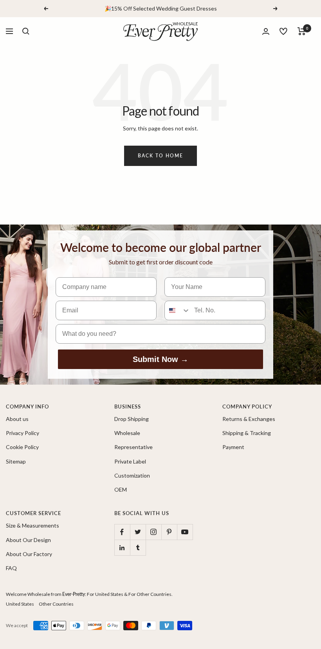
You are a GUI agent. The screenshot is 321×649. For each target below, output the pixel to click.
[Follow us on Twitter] (138, 532)
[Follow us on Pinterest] (169, 532)
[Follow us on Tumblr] (138, 547)
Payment (233, 447)
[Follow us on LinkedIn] (122, 547)
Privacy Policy (22, 433)
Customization (132, 475)
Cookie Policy (22, 447)
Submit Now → (160, 359)
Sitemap (16, 461)
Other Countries (56, 604)
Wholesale (127, 433)
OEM (120, 489)
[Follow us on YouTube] (185, 532)
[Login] (265, 31)
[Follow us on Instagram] (153, 532)
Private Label (130, 461)
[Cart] (302, 31)
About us (17, 418)
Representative (133, 447)
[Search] (25, 31)
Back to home (160, 156)
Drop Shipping (131, 418)
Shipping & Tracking (246, 433)
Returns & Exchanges (248, 418)
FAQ (11, 568)
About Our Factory (29, 554)
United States (20, 604)
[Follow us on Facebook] (122, 532)
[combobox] (177, 310)
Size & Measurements (32, 525)
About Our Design (28, 540)
